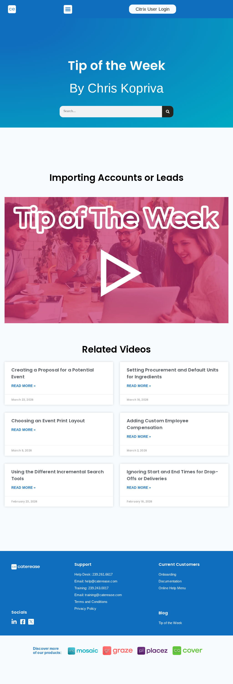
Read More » (23, 386)
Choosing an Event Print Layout (48, 421)
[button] (68, 9)
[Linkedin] (14, 622)
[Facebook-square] (22, 622)
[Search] (167, 111)
